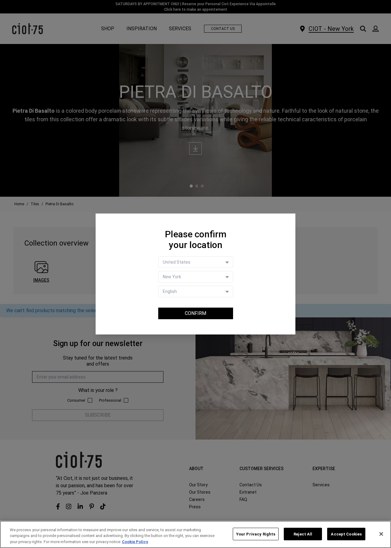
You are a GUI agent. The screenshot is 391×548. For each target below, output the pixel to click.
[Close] (381, 534)
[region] (195, 534)
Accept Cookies (346, 534)
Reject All (303, 534)
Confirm (195, 313)
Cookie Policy (135, 541)
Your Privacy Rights (255, 534)
